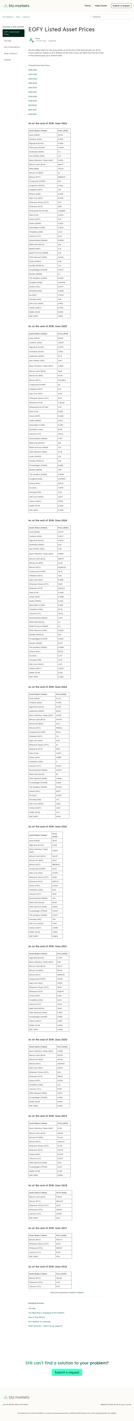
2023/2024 (32, 79)
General (26, 17)
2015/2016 (32, 114)
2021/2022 (32, 87)
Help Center (101, 5)
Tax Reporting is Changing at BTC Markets (46, 1313)
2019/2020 (32, 96)
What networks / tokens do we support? (45, 1326)
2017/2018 (32, 105)
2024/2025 (32, 74)
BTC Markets (8, 17)
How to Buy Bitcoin (12, 47)
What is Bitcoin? (10, 53)
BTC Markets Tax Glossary (39, 1322)
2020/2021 (32, 92)
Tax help (7, 41)
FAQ (18, 17)
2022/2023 (32, 83)
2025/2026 (32, 70)
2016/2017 (32, 110)
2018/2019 (32, 101)
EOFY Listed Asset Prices (11, 33)
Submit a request (121, 5)
